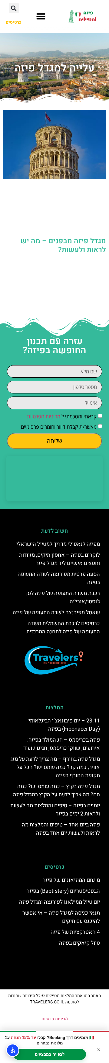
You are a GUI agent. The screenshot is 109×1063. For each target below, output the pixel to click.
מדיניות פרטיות (54, 1019)
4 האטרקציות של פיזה (75, 932)
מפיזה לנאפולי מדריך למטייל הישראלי (58, 544)
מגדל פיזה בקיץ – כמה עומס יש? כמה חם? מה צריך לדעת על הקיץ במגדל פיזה (56, 790)
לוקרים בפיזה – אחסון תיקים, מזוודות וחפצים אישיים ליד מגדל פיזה (59, 559)
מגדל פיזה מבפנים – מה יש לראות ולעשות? (63, 245)
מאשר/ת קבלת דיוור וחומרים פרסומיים (59, 426)
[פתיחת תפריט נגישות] (12, 1050)
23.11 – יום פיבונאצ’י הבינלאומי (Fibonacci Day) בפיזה (64, 725)
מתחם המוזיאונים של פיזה (71, 880)
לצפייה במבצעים (49, 1054)
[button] (41, 16)
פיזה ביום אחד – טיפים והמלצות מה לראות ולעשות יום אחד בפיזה (61, 829)
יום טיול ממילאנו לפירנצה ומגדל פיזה (59, 902)
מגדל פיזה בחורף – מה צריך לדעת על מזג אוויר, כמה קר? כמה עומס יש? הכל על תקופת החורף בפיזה (55, 767)
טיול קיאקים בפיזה (79, 943)
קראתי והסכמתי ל (62, 416)
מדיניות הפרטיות (43, 416)
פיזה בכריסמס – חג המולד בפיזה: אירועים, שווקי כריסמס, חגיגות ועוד (61, 744)
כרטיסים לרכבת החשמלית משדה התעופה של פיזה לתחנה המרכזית (63, 627)
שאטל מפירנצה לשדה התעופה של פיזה (56, 612)
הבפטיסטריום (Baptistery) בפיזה (63, 891)
